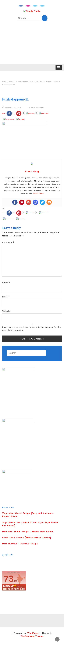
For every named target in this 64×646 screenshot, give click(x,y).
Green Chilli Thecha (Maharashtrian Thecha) (26, 538)
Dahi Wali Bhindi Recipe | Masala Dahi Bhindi (27, 531)
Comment (8, 242)
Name (6, 282)
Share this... (4, 113)
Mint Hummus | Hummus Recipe (20, 544)
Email (6, 296)
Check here (38, 193)
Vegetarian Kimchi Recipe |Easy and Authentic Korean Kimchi (28, 515)
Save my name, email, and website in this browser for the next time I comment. (31, 329)
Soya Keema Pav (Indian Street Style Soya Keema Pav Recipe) (30, 524)
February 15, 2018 (13, 107)
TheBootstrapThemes (32, 636)
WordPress (33, 633)
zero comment (37, 107)
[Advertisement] (32, 44)
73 (9, 579)
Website (6, 311)
